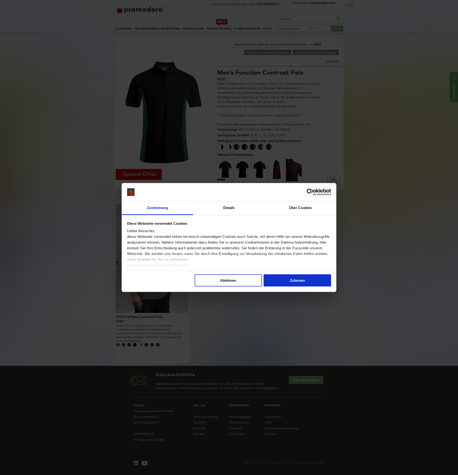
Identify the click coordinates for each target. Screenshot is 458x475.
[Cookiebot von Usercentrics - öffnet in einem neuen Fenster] (310, 192)
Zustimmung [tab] (157, 208)
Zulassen (297, 280)
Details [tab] (229, 208)
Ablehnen (228, 280)
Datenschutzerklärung (147, 265)
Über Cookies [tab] (300, 208)
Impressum (179, 265)
